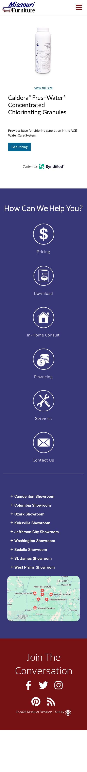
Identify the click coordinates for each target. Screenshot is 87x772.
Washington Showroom (34, 540)
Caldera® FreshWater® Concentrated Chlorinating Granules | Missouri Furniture (18, 7)
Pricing (43, 251)
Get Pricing (20, 147)
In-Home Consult (43, 335)
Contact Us (43, 460)
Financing (43, 376)
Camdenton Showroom (34, 496)
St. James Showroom (33, 558)
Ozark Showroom (29, 514)
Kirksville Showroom (32, 523)
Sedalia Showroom (30, 549)
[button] (43, 496)
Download (43, 293)
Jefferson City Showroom (36, 532)
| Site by (58, 712)
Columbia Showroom (32, 505)
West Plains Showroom (34, 567)
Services (43, 418)
